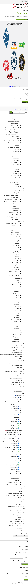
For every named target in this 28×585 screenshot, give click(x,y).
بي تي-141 (17, 297)
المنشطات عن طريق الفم (16, 119)
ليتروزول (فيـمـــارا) (18, 360)
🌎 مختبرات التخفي (14, 425)
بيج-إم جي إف (16, 293)
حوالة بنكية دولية (18, 497)
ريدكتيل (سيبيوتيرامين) (14, 175)
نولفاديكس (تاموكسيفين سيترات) (15, 362)
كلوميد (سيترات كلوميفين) (16, 347)
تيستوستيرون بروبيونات (14, 232)
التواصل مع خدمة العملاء (16, 515)
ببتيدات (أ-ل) (19, 236)
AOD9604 (17, 243)
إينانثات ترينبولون (15, 208)
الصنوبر (17, 295)
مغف (18, 282)
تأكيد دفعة (20, 488)
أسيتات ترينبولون (15, 203)
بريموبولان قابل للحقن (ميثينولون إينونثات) (10, 201)
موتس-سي (16, 286)
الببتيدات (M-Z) (18, 278)
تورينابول (17, 138)
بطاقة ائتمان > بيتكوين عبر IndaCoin (14, 495)
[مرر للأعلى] (27, 105)
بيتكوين (20, 491)
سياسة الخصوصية (15, 478)
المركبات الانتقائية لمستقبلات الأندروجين (13, 143)
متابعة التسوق (25, 102)
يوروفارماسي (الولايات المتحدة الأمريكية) (10, 441)
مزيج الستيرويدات (15, 219)
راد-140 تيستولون (15, 156)
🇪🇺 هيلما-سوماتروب (14, 408)
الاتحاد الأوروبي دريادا (14, 404)
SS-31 (17, 308)
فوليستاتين (17, 256)
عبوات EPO (19, 375)
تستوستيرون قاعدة (15, 225)
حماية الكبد (19, 367)
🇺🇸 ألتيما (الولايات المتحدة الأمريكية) (11, 438)
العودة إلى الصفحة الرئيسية (22, 19)
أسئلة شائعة (19, 512)
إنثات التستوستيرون (15, 230)
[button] (14, 542)
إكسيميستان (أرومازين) (17, 352)
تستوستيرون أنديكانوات (14, 234)
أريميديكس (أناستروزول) (17, 345)
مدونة (21, 530)
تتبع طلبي (17, 480)
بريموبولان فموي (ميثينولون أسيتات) (11, 129)
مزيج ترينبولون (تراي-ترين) (13, 212)
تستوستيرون (19, 221)
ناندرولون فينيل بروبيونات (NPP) (12, 199)
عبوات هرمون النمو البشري (16, 378)
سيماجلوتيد (16, 304)
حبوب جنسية (16, 186)
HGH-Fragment (15, 269)
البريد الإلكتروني (24, 573)
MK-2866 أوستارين (15, 151)
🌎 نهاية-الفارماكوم (15, 428)
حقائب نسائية (19, 386)
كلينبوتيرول (17, 169)
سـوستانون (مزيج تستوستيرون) (12, 223)
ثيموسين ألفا (16, 317)
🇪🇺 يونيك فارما (16, 414)
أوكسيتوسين (16, 291)
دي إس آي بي (16, 251)
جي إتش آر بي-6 (15, 262)
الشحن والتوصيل (18, 471)
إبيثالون (17, 254)
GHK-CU (17, 258)
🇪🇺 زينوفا (17, 419)
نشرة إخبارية (19, 528)
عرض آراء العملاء (18, 519)
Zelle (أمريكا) (19, 504)
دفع (24, 486)
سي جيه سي (16, 249)
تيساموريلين (16, 310)
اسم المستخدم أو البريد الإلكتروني (20, 552)
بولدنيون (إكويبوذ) (15, 192)
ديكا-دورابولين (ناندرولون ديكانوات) (11, 195)
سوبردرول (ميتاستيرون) (14, 132)
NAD (18, 289)
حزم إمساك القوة (18, 391)
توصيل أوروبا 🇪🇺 (18, 395)
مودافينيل (17, 184)
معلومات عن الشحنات (14, 473)
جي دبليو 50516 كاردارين (13, 147)
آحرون (21, 332)
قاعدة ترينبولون (16, 206)
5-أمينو (17, 238)
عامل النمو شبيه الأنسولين (13, 271)
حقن (24, 188)
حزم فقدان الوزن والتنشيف (16, 384)
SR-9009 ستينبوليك (14, 162)
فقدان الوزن (19, 167)
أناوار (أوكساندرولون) (14, 123)
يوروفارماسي (16, 399)
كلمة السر (25, 557)
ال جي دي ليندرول (15, 149)
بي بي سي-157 (16, 245)
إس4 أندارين (16, 160)
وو (21, 499)
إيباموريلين (17, 273)
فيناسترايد (17, 180)
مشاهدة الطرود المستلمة (13, 482)
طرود (24, 369)
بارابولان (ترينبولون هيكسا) (13, 210)
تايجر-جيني (17, 410)
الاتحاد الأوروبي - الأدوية (14, 412)
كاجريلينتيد (17, 247)
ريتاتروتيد (17, 299)
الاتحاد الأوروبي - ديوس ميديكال (12, 401)
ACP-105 (17, 145)
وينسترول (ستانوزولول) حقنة (13, 216)
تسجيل (20, 567)
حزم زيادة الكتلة (18, 380)
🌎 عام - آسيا (16, 423)
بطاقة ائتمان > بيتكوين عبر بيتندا (15, 493)
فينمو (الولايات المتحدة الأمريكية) (14, 506)
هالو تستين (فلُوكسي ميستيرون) (12, 127)
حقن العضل (16, 339)
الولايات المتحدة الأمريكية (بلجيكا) (11, 432)
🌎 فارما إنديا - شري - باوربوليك (12, 447)
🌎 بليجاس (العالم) (15, 421)
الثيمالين (17, 315)
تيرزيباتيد (17, 313)
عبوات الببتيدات (18, 389)
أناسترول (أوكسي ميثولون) (13, 121)
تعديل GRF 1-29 (15, 284)
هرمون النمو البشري (14, 334)
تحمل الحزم (19, 373)
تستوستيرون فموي (15, 136)
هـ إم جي (20, 358)
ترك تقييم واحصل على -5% (16, 521)
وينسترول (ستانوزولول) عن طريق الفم (11, 140)
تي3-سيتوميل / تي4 (15, 173)
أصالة (18, 475)
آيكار (18, 240)
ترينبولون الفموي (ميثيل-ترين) (12, 134)
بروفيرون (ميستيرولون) (17, 365)
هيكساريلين (16, 267)
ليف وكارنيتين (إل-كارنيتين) (13, 275)
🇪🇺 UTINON (16, 417)
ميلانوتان (17, 280)
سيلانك (17, 302)
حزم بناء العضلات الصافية (16, 382)
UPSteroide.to (10, 86)
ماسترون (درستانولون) (14, 197)
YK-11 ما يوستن (15, 164)
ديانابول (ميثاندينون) (15, 125)
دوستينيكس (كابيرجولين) (16, 350)
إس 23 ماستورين (15, 158)
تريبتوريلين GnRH (15, 321)
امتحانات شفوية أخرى (17, 177)
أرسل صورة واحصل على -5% (12, 484)
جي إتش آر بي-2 (15, 260)
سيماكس (17, 306)
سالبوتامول (16, 171)
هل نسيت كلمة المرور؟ (18, 561)
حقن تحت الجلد (15, 341)
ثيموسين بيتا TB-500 (14, 319)
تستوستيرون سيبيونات (14, 227)
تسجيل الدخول (24, 564)
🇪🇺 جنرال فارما (16, 406)
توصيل (23, 393)
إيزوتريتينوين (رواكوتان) (14, 182)
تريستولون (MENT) (15, 214)
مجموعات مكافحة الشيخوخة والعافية (13, 371)
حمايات (23, 343)
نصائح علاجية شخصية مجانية (16, 510)
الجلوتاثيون (17, 265)
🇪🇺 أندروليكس (16, 397)
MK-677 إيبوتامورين (15, 153)
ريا (21, 502)
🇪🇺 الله (17, 458)
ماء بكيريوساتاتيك (15, 337)
